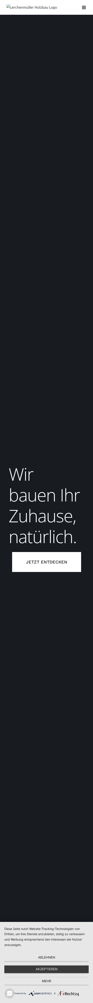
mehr (46, 981)
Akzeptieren (47, 969)
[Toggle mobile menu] (84, 7)
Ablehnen (46, 957)
